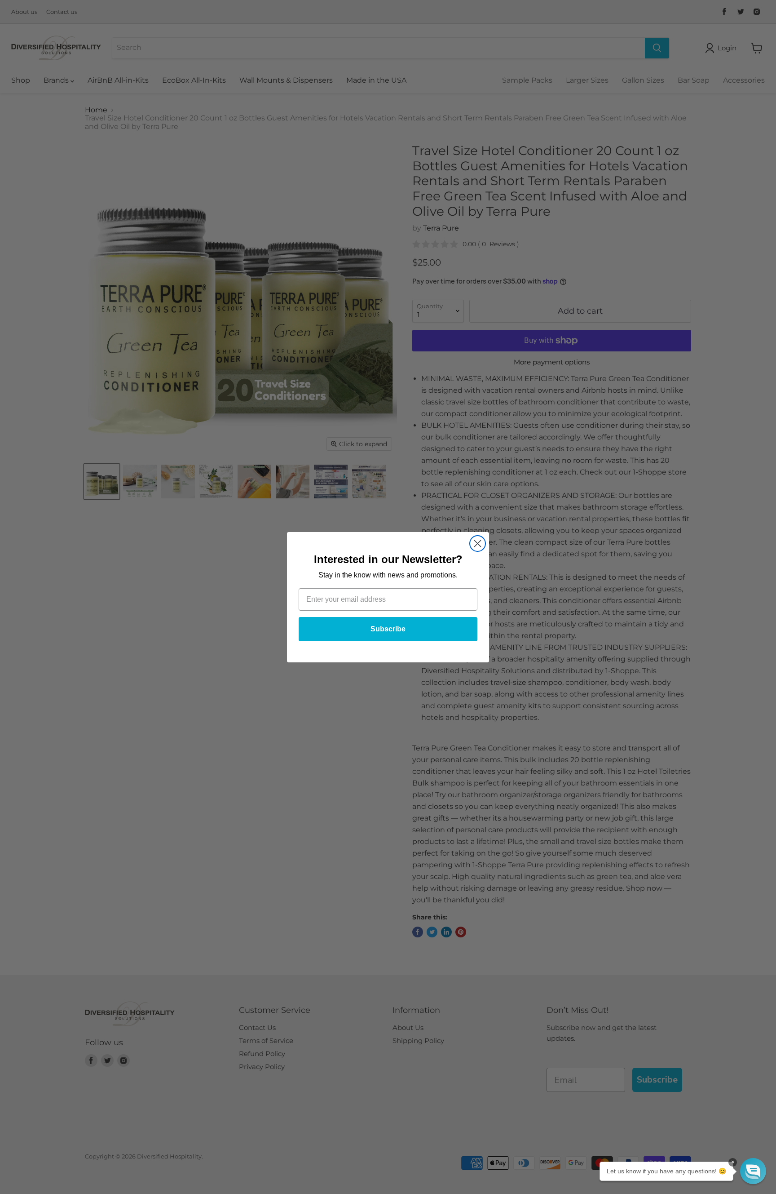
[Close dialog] (477, 543)
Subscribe (388, 629)
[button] (753, 1171)
